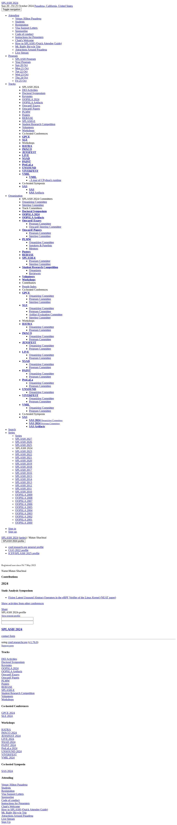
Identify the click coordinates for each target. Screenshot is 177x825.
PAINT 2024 (8, 745)
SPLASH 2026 (23, 441)
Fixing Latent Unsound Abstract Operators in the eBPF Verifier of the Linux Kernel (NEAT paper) (62, 597)
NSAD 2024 (8, 742)
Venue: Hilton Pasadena (28, 18)
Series (18, 435)
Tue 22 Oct (21, 71)
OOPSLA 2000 (23, 522)
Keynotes (27, 96)
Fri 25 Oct (20, 80)
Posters (26, 114)
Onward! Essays (31, 105)
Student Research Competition (38, 124)
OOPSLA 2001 (23, 519)
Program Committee (40, 223)
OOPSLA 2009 (23, 494)
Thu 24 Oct (21, 77)
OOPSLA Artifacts (32, 102)
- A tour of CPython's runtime (45, 180)
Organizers (35, 270)
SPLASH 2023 (23, 451)
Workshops (28, 130)
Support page (7, 645)
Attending (13, 15)
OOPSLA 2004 (23, 510)
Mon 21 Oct (22, 68)
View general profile (10, 615)
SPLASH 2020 (23, 460)
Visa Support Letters (26, 27)
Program (13, 55)
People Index (29, 286)
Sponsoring (21, 31)
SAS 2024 (7, 771)
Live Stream (22, 52)
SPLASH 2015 (23, 476)
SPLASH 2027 (23, 438)
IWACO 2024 (9, 732)
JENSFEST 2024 (11, 735)
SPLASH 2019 (23, 463)
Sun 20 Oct (21, 65)
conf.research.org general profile (26, 547)
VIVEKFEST (9, 754)
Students (20, 21)
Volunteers (28, 127)
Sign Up (6, 822)
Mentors (33, 248)
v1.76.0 (33, 642)
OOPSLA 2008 (23, 497)
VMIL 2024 (8, 757)
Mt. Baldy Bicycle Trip (27, 46)
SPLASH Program (25, 58)
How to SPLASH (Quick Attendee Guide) (38, 43)
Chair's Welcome (24, 40)
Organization (15, 195)
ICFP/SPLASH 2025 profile (23, 553)
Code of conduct (24, 34)
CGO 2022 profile (18, 550)
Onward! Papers (31, 108)
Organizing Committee (34, 201)
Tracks (12, 83)
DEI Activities (30, 90)
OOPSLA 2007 (23, 501)
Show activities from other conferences (22, 603)
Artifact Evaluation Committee (45, 314)
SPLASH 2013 (23, 482)
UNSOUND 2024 (11, 751)
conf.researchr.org (17, 642)
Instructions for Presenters (29, 37)
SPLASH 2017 (23, 469)
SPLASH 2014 (23, 479)
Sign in (12, 528)
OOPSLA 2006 (23, 504)
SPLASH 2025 (23, 445)
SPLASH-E (28, 121)
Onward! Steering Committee (45, 226)
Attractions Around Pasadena (31, 49)
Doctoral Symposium (33, 93)
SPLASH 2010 (23, 491)
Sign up (12, 531)
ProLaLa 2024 (9, 748)
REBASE (27, 118)
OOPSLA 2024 (30, 99)
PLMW (26, 111)
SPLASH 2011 (23, 488)
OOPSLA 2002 (23, 516)
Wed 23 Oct (21, 74)
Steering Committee (33, 205)
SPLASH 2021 (23, 457)
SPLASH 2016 (23, 473)
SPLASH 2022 (23, 454)
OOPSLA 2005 (23, 507)
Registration (21, 24)
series (23, 537)
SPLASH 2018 (23, 466)
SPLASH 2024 (9, 537)
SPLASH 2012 (23, 485)
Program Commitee (39, 261)
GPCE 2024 (8, 712)
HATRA (6, 729)
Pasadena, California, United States (53, 5)
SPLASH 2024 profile (13, 541)
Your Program (23, 62)
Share (4, 609)
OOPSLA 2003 (23, 513)
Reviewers (35, 273)
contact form (8, 636)
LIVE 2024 (7, 738)
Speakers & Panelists (40, 245)
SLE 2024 (7, 715)
